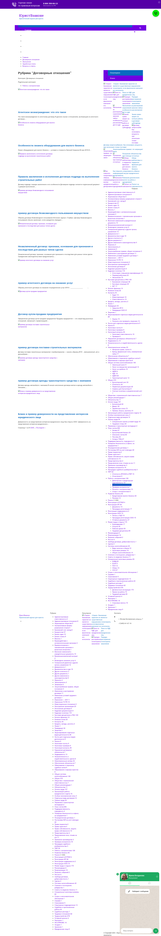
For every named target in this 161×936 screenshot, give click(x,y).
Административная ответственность (121, 192)
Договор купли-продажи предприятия (40, 314)
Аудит (115, 295)
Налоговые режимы (120, 550)
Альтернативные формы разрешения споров (125, 199)
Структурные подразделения (119, 579)
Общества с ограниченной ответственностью (125, 395)
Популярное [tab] (115, 73)
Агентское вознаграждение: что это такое (42, 112)
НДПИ (115, 371)
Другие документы (115, 240)
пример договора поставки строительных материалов (49, 347)
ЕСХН (115, 563)
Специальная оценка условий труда (126, 421)
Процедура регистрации (122, 509)
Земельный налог (119, 365)
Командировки (118, 524)
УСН (115, 570)
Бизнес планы (113, 207)
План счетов (114, 428)
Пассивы (116, 437)
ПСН (115, 566)
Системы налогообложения (119, 546)
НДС (115, 373)
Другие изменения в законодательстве (122, 242)
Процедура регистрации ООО (124, 517)
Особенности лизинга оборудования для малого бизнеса (51, 145)
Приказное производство (117, 465)
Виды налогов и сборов (121, 548)
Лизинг (111, 303)
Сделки (111, 544)
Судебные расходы (115, 583)
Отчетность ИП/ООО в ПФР (123, 474)
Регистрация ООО (115, 513)
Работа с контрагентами (31, 86)
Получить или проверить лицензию (126, 321)
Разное (110, 500)
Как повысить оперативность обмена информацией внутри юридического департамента (126, 173)
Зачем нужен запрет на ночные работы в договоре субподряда (137, 118)
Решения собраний (115, 537)
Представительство (115, 461)
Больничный (117, 404)
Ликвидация (113, 306)
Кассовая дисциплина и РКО (120, 279)
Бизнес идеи (113, 205)
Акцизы (116, 319)
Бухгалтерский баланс (121, 432)
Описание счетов (119, 434)
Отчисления (117, 476)
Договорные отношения (34, 35)
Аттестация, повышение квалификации (127, 273)
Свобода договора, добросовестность (122, 542)
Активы (115, 430)
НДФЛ (115, 376)
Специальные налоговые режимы (121, 559)
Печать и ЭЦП (118, 515)
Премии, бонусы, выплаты (122, 410)
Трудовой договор (119, 594)
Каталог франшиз (115, 288)
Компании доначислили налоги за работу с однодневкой (130, 179)
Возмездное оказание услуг (118, 227)
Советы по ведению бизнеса (119, 557)
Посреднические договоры (118, 448)
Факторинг (112, 598)
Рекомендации (114, 533)
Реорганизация (114, 535)
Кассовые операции (120, 284)
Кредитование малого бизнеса (124, 496)
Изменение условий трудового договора (123, 255)
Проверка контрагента (117, 467)
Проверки (116, 336)
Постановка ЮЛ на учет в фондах (121, 450)
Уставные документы (120, 520)
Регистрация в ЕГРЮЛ (116, 502)
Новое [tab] (112, 78)
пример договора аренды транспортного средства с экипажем (54, 380)
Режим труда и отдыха (117, 522)
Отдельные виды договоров (119, 417)
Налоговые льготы (115, 327)
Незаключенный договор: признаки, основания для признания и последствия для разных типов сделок (55, 248)
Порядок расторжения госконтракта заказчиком (136, 100)
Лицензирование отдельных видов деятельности (65, 733)
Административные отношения (120, 194)
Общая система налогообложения (122, 362)
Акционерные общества (117, 196)
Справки (111, 574)
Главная (28, 30)
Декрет (115, 406)
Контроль (112, 293)
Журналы (112, 244)
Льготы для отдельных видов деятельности (124, 323)
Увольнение (30, 41)
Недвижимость (114, 341)
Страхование (113, 576)
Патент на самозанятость (137, 185)
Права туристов (114, 454)
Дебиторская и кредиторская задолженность (122, 481)
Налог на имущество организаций (125, 367)
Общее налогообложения (122, 552)
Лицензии (112, 312)
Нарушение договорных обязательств (122, 338)
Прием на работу (119, 592)
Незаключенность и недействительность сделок (65, 757)
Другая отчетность (115, 238)
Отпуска (116, 526)
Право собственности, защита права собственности (65, 829)
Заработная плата (32, 46)
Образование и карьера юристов (120, 360)
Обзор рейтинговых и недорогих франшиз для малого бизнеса (137, 163)
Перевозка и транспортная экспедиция (122, 426)
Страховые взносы (120, 603)
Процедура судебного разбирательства (123, 469)
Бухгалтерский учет (120, 382)
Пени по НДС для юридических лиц (128, 93)
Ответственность (119, 299)
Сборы (115, 568)
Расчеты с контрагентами (122, 489)
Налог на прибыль (120, 369)
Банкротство (113, 203)
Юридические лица (115, 609)
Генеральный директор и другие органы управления (66, 663)
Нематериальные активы (118, 347)
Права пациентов (115, 452)
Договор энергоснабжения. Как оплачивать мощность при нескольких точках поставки (123, 146)
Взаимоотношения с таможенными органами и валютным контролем (64, 647)
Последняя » (41, 428)
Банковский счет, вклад (117, 201)
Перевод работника (120, 275)
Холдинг (111, 605)
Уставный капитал (115, 596)
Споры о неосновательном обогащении (123, 572)
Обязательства (114, 400)
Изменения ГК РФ (115, 260)
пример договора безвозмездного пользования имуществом (53, 213)
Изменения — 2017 (115, 258)
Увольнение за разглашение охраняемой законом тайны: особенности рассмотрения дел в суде (132, 108)
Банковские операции (121, 282)
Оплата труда (114, 402)
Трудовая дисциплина (121, 531)
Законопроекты (114, 247)
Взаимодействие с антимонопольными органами (66, 642)
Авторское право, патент (121, 349)
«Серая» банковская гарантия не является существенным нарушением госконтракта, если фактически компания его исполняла (128, 87)
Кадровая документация (117, 269)
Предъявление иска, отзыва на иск (121, 463)
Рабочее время (119, 528)
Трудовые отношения (117, 585)
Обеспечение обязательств (118, 356)
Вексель (111, 210)
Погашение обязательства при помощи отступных (131, 154)
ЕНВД (115, 561)
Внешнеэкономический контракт (120, 225)
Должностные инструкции (123, 590)
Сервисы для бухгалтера (121, 389)
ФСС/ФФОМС (114, 600)
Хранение (112, 607)
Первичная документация (122, 386)
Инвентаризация (119, 297)
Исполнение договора (116, 266)
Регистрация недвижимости (118, 511)
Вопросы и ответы (32, 52)
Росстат (111, 539)
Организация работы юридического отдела (124, 413)
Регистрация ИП (115, 504)
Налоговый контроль (116, 332)
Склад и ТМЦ (118, 439)
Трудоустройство (115, 587)
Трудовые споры (119, 424)
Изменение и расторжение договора (122, 253)
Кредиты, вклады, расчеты (118, 301)
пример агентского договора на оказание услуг (45, 282)
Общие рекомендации (116, 397)
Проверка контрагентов (121, 487)
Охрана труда (114, 419)
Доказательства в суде (117, 236)
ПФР (110, 472)
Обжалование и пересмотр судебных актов (124, 358)
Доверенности (113, 234)
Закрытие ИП (117, 308)
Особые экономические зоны (119, 415)
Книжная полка (114, 290)
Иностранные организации (118, 264)
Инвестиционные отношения (119, 262)
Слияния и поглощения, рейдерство (121, 555)
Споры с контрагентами (121, 491)
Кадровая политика (116, 271)
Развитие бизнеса (115, 493)
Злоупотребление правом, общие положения (125, 251)
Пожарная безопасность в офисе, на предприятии (67, 814)
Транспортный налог (120, 378)
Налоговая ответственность (123, 334)
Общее (112, 380)
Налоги (111, 325)
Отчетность (117, 384)
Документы (117, 507)
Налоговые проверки (116, 330)
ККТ (114, 286)
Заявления (112, 249)
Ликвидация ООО (119, 310)
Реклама (116, 498)
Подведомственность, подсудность (121, 441)
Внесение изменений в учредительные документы (65, 653)
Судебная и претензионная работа (121, 581)
